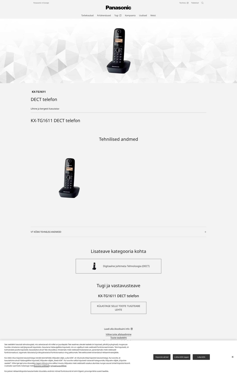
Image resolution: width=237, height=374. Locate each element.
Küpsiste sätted (162, 357)
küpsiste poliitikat (41, 366)
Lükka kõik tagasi (181, 357)
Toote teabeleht (118, 337)
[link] (118, 329)
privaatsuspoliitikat (58, 366)
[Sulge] (233, 357)
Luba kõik (201, 357)
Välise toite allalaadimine (118, 334)
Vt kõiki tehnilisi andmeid (46, 231)
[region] (118, 357)
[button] (118, 308)
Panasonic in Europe (41, 3)
